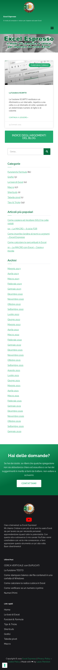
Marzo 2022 (13, 334)
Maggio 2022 (14, 324)
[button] (52, 28)
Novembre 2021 (16, 355)
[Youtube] (29, 519)
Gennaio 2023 (14, 289)
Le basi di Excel (15, 182)
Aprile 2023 (13, 273)
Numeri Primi (10, 593)
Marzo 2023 (13, 278)
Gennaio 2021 (14, 406)
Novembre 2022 (16, 299)
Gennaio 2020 (14, 431)
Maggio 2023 (14, 268)
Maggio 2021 (14, 385)
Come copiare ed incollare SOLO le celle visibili (28, 222)
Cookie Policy (14, 662)
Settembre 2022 (15, 309)
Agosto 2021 (14, 370)
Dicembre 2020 (15, 411)
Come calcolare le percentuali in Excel (27, 242)
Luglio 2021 (13, 375)
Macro (11, 187)
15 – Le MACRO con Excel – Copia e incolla (26, 249)
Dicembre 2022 (15, 294)
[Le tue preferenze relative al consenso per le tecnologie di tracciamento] (4, 665)
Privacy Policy (44, 659)
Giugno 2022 (14, 319)
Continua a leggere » (18, 117)
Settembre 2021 (15, 365)
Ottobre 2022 (14, 304)
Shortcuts (12, 192)
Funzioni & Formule (17, 172)
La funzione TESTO (13, 570)
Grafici (11, 177)
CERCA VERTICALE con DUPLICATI (22, 565)
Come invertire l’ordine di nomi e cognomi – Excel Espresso (29, 236)
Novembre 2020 (16, 416)
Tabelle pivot (14, 197)
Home (7, 609)
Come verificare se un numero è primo (23, 588)
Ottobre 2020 (14, 421)
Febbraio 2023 (15, 283)
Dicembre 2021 (15, 350)
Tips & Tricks (14, 202)
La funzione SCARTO (18, 93)
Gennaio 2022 (14, 345)
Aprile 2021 (13, 390)
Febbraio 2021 (15, 401)
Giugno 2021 (14, 380)
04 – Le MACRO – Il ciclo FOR (22, 228)
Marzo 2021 (13, 395)
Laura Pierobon (43, 662)
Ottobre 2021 (14, 360)
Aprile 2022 (13, 329)
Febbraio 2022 (15, 340)
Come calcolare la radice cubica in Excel (24, 583)
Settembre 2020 (16, 426)
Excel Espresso (9, 17)
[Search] (47, 151)
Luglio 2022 (13, 314)
